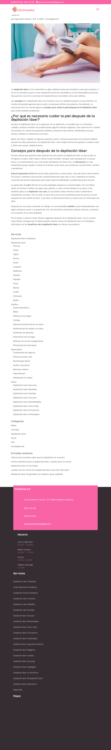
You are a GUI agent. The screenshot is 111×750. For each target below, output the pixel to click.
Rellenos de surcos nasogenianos (28, 341)
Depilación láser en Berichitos (25, 672)
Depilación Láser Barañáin (25, 389)
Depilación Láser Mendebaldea (27, 402)
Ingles (16, 254)
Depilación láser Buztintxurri (25, 684)
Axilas (16, 250)
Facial (15, 262)
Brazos (16, 258)
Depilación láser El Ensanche (26, 410)
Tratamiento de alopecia (24, 352)
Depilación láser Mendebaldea (26, 621)
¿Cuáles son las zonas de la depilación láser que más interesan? (40, 470)
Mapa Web (17, 689)
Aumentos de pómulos (23, 332)
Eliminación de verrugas (24, 337)
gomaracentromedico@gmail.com (37, 524)
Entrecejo (17, 296)
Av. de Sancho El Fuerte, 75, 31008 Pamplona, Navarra (48, 499)
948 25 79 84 (30, 516)
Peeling (16, 320)
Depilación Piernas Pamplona (25, 593)
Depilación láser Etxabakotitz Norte (28, 678)
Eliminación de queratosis (25, 345)
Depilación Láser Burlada (24, 393)
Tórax (15, 283)
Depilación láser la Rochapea (26, 414)
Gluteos (16, 275)
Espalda (16, 279)
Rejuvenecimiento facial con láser (28, 324)
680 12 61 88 (30, 508)
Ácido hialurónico (21, 307)
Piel (12, 442)
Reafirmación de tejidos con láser (28, 328)
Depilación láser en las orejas (24, 465)
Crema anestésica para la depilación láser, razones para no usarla (41, 461)
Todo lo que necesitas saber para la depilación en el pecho (38, 457)
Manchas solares (20, 369)
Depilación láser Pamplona (23, 238)
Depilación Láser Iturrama (25, 385)
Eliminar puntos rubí (22, 356)
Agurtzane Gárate (23, 19)
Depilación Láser (18, 434)
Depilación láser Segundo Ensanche (28, 644)
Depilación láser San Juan (23, 615)
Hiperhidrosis (19, 373)
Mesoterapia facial (21, 361)
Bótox (15, 311)
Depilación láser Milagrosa (24, 650)
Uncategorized (52, 19)
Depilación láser (18, 242)
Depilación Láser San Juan (25, 397)
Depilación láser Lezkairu (23, 655)
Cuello (16, 291)
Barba (16, 300)
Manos (16, 287)
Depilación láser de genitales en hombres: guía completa (37, 474)
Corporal (17, 267)
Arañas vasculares (21, 365)
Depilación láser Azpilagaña (24, 667)
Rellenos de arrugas (22, 316)
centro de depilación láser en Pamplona (76, 221)
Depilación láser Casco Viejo (26, 406)
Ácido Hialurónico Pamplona (25, 587)
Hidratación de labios (22, 377)
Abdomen (17, 271)
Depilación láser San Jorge (24, 661)
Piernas (16, 246)
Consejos (15, 429)
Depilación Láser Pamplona (24, 581)
